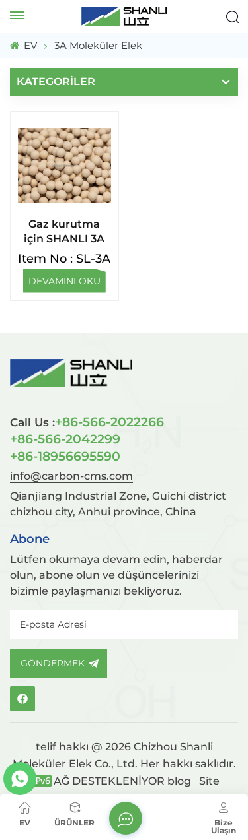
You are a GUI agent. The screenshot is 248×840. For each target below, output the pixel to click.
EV (29, 45)
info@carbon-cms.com (71, 476)
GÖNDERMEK (53, 663)
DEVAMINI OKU (64, 281)
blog (179, 781)
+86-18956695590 (65, 456)
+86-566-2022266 (87, 422)
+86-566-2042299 (65, 439)
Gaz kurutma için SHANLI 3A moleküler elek (64, 232)
